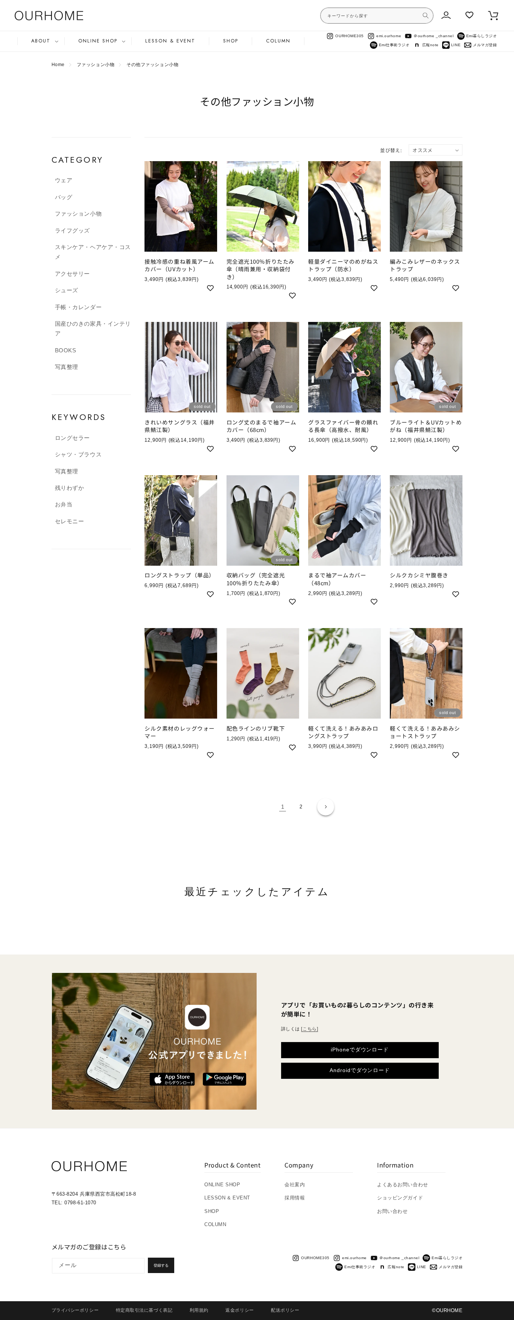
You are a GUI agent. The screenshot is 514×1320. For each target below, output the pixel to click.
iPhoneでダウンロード (360, 1050)
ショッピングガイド (400, 1198)
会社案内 (294, 1184)
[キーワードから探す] (425, 15)
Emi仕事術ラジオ (394, 45)
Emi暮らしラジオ (481, 36)
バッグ (64, 197)
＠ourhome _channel (433, 36)
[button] (41, 41)
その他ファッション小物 (152, 64)
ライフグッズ (72, 231)
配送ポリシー (285, 1310)
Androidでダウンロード (360, 1070)
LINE (456, 45)
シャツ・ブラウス (78, 455)
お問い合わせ (392, 1211)
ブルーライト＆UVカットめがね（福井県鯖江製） (426, 425)
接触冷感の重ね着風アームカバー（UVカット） (179, 265)
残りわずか (69, 488)
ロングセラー (72, 438)
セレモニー (69, 521)
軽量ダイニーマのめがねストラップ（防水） (343, 265)
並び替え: (391, 150)
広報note (430, 45)
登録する (161, 1265)
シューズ (66, 290)
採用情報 (294, 1198)
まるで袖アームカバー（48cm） (337, 578)
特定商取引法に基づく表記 (144, 1310)
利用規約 (199, 1310)
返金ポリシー (239, 1310)
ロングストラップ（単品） (179, 575)
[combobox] (377, 15)
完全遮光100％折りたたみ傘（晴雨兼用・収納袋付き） (261, 269)
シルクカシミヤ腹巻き (419, 575)
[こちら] (309, 1029)
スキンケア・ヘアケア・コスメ (93, 252)
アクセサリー (72, 274)
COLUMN (215, 1224)
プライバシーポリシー (75, 1310)
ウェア (64, 180)
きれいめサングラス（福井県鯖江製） (179, 425)
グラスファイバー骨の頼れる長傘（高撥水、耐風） (343, 425)
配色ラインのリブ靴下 (256, 728)
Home (58, 64)
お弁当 (64, 504)
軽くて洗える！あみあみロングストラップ (343, 732)
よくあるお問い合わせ (402, 1184)
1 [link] (282, 807)
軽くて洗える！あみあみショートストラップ (425, 732)
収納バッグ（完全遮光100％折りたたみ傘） (256, 578)
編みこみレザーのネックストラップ (425, 265)
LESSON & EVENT (227, 1198)
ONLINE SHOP (222, 1184)
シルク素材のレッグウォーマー (179, 732)
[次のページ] (326, 807)
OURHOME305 (349, 36)
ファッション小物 (95, 64)
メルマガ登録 (485, 45)
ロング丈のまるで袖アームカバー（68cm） (262, 425)
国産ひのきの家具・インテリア (93, 329)
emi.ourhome (388, 36)
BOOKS (65, 350)
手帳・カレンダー (78, 307)
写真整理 (66, 367)
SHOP (211, 1211)
